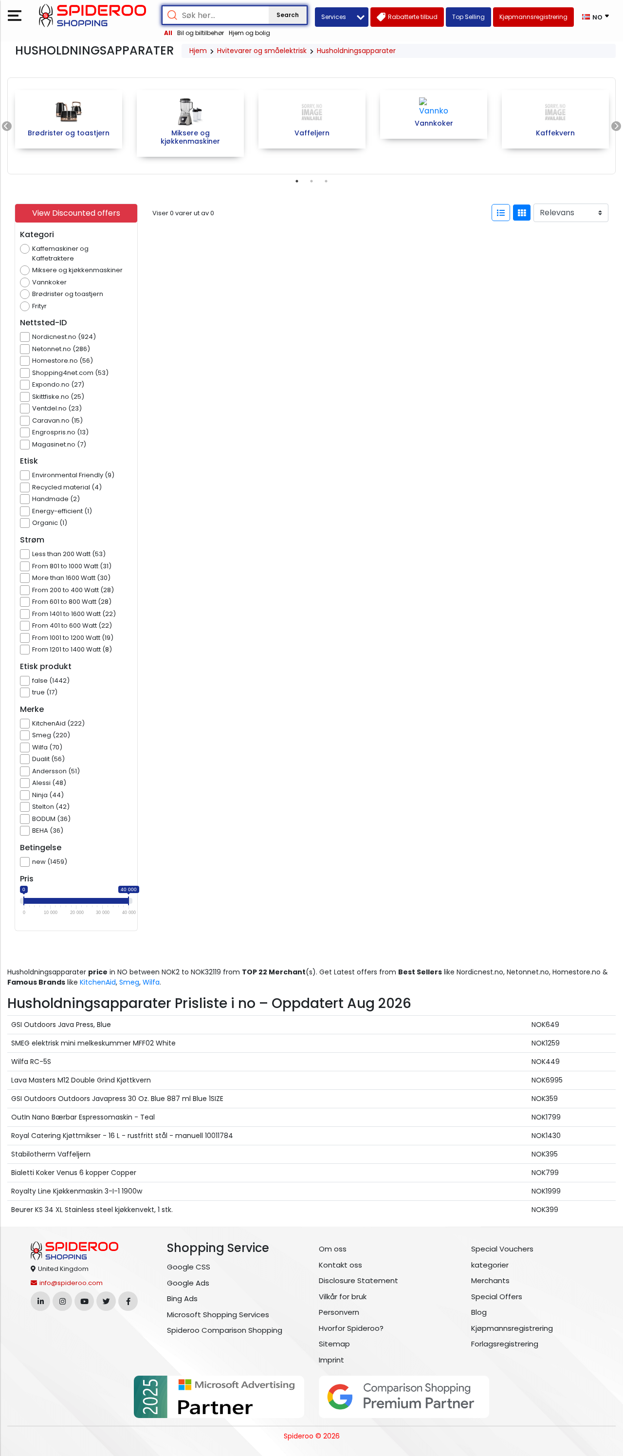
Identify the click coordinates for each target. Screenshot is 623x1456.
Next (616, 126)
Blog (479, 1312)
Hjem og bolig (249, 33)
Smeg (129, 982)
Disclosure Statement (358, 1280)
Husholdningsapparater (356, 51)
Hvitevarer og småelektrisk (262, 51)
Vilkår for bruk (342, 1296)
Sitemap (334, 1344)
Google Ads (188, 1283)
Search (287, 15)
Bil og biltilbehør (200, 33)
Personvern (339, 1312)
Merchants (490, 1280)
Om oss (333, 1249)
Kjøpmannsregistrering (512, 1328)
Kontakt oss (340, 1265)
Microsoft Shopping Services (218, 1314)
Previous (7, 126)
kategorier (490, 1265)
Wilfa (151, 982)
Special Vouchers (502, 1249)
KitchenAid (98, 982)
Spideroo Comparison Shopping (224, 1330)
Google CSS (188, 1267)
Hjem (198, 51)
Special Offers (496, 1296)
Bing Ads (182, 1298)
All (168, 33)
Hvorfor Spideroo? (351, 1328)
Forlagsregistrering (504, 1344)
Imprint (331, 1360)
